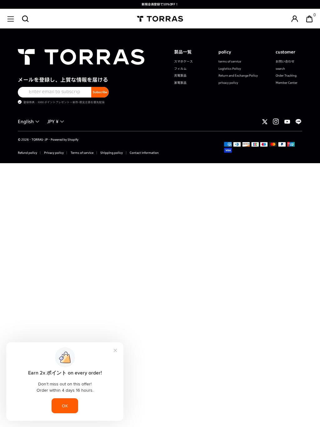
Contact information (144, 153)
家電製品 (180, 83)
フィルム (180, 69)
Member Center (287, 83)
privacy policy (228, 83)
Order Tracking (286, 75)
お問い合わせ (285, 61)
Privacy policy (53, 153)
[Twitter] (264, 121)
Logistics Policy (229, 69)
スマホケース (183, 61)
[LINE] (298, 121)
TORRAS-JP (40, 140)
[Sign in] (295, 19)
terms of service (229, 61)
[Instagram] (276, 121)
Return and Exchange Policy (238, 75)
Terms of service (81, 153)
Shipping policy (111, 153)
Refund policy (27, 153)
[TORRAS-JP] (160, 19)
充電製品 (180, 75)
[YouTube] (287, 121)
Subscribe (100, 92)
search (280, 69)
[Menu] (11, 19)
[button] (25, 19)
